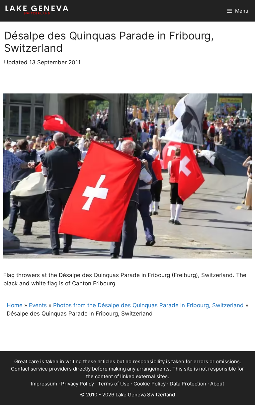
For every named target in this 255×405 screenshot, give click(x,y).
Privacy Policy (77, 383)
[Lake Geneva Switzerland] (36, 11)
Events (38, 305)
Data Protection (188, 383)
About (217, 383)
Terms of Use (113, 383)
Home (15, 305)
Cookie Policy (149, 383)
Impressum (44, 383)
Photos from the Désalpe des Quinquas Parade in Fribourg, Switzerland (148, 305)
